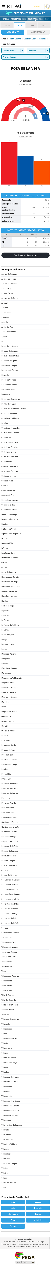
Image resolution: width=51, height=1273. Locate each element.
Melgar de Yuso (7, 683)
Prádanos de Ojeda (9, 817)
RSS (39, 1247)
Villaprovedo (6, 1120)
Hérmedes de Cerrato (10, 577)
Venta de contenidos (19, 1242)
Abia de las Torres (8, 279)
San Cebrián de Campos (11, 880)
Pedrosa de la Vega (9, 764)
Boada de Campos (8, 380)
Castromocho (6, 462)
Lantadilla (5, 615)
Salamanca (13, 1214)
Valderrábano (6, 986)
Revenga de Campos (9, 851)
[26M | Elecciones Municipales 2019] (25, 13)
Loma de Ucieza (7, 644)
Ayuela (4, 337)
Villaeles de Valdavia (9, 1038)
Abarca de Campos (9, 274)
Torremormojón (7, 966)
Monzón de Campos (9, 697)
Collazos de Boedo (8, 495)
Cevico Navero (7, 481)
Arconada (5, 317)
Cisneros (4, 486)
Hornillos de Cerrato (9, 596)
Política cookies (23, 1244)
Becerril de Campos (9, 365)
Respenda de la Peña (9, 846)
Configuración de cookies (39, 1244)
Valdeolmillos (6, 981)
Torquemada (6, 962)
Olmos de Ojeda (7, 721)
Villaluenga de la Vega (10, 1077)
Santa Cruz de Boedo (9, 909)
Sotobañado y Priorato (10, 933)
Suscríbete (38, 6)
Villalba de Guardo (8, 1058)
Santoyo (4, 928)
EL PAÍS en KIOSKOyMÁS (22, 1247)
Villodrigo (5, 1173)
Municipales (13, 32)
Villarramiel (6, 1135)
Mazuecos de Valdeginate (11, 678)
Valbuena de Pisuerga (10, 976)
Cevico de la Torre (8, 476)
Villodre (4, 1168)
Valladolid (38, 1220)
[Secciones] (3, 6)
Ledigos (4, 639)
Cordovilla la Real (8, 505)
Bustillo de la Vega (8, 404)
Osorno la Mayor (7, 731)
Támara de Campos (9, 952)
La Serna (5, 630)
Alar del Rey (6, 288)
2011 (31, 25)
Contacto (7, 1242)
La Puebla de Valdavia (10, 625)
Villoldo (4, 1178)
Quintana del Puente (9, 822)
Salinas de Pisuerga (9, 875)
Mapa (10, 1247)
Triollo (3, 971)
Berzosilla (5, 375)
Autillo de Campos (8, 332)
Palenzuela (5, 740)
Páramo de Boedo (8, 745)
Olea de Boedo (7, 716)
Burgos (38, 1202)
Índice (34, 1247)
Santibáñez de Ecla (9, 918)
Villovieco (5, 1187)
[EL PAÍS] (14, 6)
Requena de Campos (9, 841)
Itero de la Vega (7, 606)
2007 (44, 25)
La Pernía (5, 620)
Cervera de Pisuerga (9, 471)
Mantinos (5, 663)
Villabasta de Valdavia (10, 1019)
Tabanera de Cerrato (9, 942)
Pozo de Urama (7, 812)
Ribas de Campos (8, 861)
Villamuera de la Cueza (10, 1101)
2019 (7, 25)
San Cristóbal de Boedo (10, 889)
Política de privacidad (8, 1244)
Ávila (13, 1202)
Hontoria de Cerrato (9, 591)
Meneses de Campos (9, 687)
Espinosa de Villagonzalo (11, 534)
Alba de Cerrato (7, 293)
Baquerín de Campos (9, 346)
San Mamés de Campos (10, 894)
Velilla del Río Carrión (9, 1005)
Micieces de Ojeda (8, 692)
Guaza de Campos (8, 572)
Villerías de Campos (9, 1163)
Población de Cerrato (9, 793)
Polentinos (5, 798)
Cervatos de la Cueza (9, 466)
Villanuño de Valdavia (9, 1115)
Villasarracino (6, 1139)
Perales (4, 769)
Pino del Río (6, 774)
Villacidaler (5, 1024)
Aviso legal (40, 1242)
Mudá (3, 707)
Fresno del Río (7, 543)
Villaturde (5, 1149)
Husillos (4, 601)
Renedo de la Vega (8, 837)
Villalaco (4, 1053)
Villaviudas (5, 1159)
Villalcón (4, 1067)
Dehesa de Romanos (9, 519)
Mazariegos (6, 673)
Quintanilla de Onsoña (10, 827)
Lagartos (4, 611)
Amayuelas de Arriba (9, 298)
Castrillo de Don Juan (9, 447)
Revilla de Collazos (8, 856)
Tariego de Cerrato (8, 957)
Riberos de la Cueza (9, 865)
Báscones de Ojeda (9, 361)
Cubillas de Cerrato (9, 510)
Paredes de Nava (8, 750)
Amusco (4, 308)
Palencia (4, 736)
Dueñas (4, 524)
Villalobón (5, 1072)
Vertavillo (5, 1014)
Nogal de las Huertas (9, 712)
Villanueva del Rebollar (10, 1111)
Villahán (4, 1043)
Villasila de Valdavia (9, 1144)
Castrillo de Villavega (9, 457)
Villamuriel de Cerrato (10, 1106)
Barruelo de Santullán (10, 356)
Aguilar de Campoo (9, 284)
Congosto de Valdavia (9, 500)
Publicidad (31, 1242)
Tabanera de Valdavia (10, 947)
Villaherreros (6, 1048)
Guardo (4, 567)
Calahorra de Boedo (9, 413)
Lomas (4, 649)
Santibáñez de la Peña (10, 923)
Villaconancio (6, 1029)
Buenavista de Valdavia (10, 399)
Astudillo (4, 322)
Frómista (4, 548)
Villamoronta (6, 1096)
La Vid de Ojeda (7, 635)
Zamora (13, 1226)
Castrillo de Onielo (8, 452)
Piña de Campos (7, 779)
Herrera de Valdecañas (10, 587)
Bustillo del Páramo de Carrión (13, 409)
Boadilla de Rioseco (9, 389)
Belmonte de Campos (9, 370)
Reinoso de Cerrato (9, 832)
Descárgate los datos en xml (25, 255)
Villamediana (6, 1087)
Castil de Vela (6, 437)
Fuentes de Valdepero (10, 558)
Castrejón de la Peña (9, 442)
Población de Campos (10, 788)
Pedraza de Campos (9, 760)
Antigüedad (5, 312)
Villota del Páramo (8, 1183)
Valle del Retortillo (8, 1000)
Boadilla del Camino (9, 385)
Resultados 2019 (35, 19)
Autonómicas (38, 32)
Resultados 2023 (18, 19)
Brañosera (5, 394)
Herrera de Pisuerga (9, 582)
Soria (13, 1220)
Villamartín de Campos (10, 1082)
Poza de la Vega (7, 808)
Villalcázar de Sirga (9, 1062)
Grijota (4, 562)
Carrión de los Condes (10, 433)
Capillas (4, 423)
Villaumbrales (6, 1154)
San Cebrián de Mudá (9, 885)
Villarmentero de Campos (11, 1125)
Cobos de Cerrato (8, 490)
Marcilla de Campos (9, 668)
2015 (19, 25)
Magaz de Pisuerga (9, 654)
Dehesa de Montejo (9, 514)
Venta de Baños (7, 1010)
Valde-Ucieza (6, 990)
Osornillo (4, 726)
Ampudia (4, 303)
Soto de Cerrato (7, 937)
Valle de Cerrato (7, 995)
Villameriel (5, 1091)
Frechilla (4, 538)
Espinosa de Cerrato (9, 529)
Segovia (38, 1214)
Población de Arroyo (9, 784)
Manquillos (5, 659)
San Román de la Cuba (10, 899)
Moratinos (5, 702)
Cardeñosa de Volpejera (10, 428)
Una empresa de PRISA (25, 1255)
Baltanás (4, 341)
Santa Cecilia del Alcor (10, 904)
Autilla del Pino (7, 327)
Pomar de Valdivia (8, 803)
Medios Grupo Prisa (25, 1262)
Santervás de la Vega (9, 913)
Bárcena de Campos (9, 351)
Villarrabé (5, 1130)
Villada (4, 1034)
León (13, 1208)
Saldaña (4, 870)
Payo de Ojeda (7, 755)
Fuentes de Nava (8, 553)
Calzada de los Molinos (10, 418)
